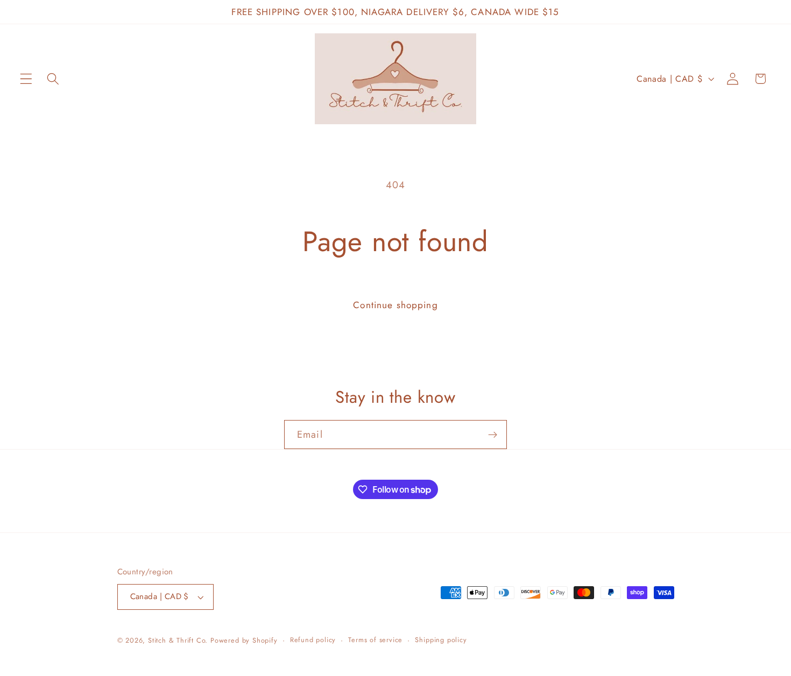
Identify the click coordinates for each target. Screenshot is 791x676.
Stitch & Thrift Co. (178, 640)
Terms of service (375, 640)
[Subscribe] (492, 434)
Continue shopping (395, 304)
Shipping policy (441, 640)
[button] (26, 78)
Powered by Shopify (244, 640)
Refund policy (313, 640)
